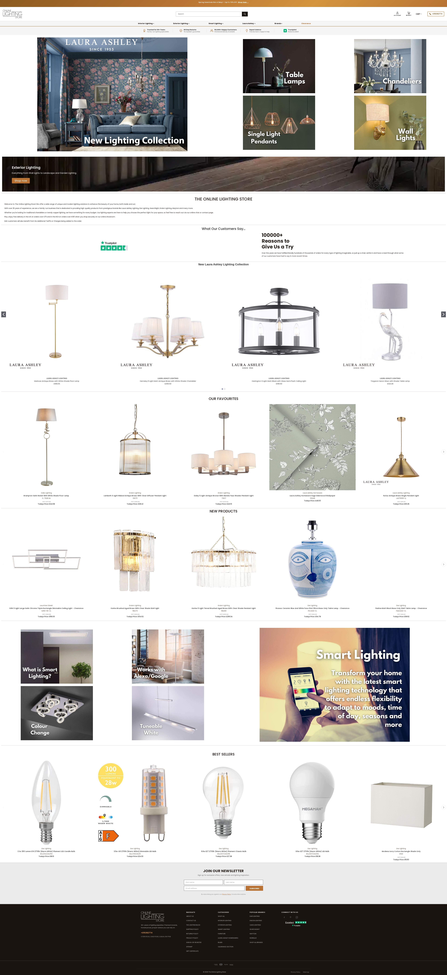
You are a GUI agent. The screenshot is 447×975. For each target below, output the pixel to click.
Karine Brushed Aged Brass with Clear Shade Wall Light (135, 608)
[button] (21, 181)
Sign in (189, 942)
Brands (278, 23)
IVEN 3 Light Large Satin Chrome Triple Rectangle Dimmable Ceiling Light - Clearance (46, 608)
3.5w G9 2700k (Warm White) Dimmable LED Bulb (135, 851)
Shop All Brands (256, 942)
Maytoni (253, 934)
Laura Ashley (248, 23)
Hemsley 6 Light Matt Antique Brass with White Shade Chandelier (168, 381)
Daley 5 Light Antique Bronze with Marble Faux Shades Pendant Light (224, 496)
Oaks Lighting (255, 925)
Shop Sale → (243, 2)
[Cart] (409, 14)
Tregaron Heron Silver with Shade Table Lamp (390, 381)
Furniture (222, 934)
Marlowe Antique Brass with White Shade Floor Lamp (56, 381)
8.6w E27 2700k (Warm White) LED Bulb (312, 851)
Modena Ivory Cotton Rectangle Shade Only (401, 851)
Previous (3, 451)
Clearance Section (225, 947)
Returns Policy (192, 934)
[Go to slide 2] (443, 314)
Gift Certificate (192, 951)
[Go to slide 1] (3, 314)
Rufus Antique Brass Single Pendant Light (401, 496)
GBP (418, 14)
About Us (190, 916)
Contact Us (191, 920)
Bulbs (220, 942)
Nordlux (253, 938)
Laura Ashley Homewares (228, 938)
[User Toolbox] (397, 14)
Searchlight (255, 929)
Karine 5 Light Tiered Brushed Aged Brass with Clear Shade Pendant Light (224, 608)
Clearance (306, 23)
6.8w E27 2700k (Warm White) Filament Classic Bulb (223, 851)
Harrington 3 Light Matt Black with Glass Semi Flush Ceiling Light (279, 381)
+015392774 (437, 14)
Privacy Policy (226, 894)
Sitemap (189, 947)
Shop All (221, 916)
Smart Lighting (215, 23)
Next (443, 451)
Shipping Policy (192, 929)
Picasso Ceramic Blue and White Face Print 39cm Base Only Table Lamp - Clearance (312, 608)
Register (198, 942)
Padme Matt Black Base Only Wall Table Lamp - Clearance (401, 608)
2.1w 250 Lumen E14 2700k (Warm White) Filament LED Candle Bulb (46, 851)
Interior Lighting (145, 23)
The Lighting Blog (193, 925)
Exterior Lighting (180, 23)
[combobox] (209, 14)
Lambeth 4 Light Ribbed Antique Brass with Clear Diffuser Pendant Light (135, 496)
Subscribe (254, 888)
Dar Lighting (255, 916)
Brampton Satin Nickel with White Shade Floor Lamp (46, 496)
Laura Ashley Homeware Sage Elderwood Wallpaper (312, 496)
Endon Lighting (256, 920)
